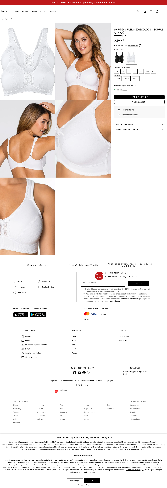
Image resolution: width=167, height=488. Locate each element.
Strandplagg (135, 419)
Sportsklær (41, 416)
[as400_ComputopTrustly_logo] (103, 314)
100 (147, 71)
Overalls (40, 409)
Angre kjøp (109, 381)
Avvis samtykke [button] (83, 485)
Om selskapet (124, 336)
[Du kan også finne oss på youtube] (79, 372)
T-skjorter (110, 409)
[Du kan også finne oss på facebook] (74, 372)
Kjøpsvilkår (54, 381)
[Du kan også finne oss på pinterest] (84, 372)
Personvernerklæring (112, 301)
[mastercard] (87, 314)
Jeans (15, 416)
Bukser (16, 419)
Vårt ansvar (123, 341)
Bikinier (133, 412)
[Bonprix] (5, 12)
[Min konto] (144, 12)
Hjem (42, 11)
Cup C (126, 79)
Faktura (86, 319)
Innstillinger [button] (74, 480)
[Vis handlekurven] (158, 12)
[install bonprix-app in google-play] (39, 314)
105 (153, 71)
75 (117, 71)
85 (129, 71)
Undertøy (63, 412)
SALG (62, 409)
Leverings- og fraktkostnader (36, 345)
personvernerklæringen (135, 470)
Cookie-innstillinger (86, 381)
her (140, 447)
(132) (124, 36)
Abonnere (138, 284)
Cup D (135, 79)
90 (135, 71)
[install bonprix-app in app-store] (21, 314)
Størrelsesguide (31, 357)
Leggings (40, 405)
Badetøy (40, 419)
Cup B (118, 79)
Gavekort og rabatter (33, 353)
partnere (23, 442)
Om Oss (99, 381)
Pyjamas (87, 405)
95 (141, 71)
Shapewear (88, 409)
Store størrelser (89, 412)
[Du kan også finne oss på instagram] (88, 372)
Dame (16, 11)
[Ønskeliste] (151, 12)
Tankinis (133, 416)
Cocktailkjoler (18, 409)
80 (123, 71)
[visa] (94, 314)
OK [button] (92, 480)
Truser (62, 419)
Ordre (27, 341)
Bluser (86, 416)
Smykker (16, 423)
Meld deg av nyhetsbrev (129, 299)
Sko (61, 405)
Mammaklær (41, 412)
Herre (25, 11)
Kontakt (28, 336)
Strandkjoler (135, 409)
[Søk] (138, 11)
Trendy (52, 11)
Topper (16, 412)
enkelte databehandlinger (69, 442)
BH (61, 416)
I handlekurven (138, 97)
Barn (34, 11)
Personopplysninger (68, 381)
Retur (27, 349)
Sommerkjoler (135, 405)
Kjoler (15, 405)
